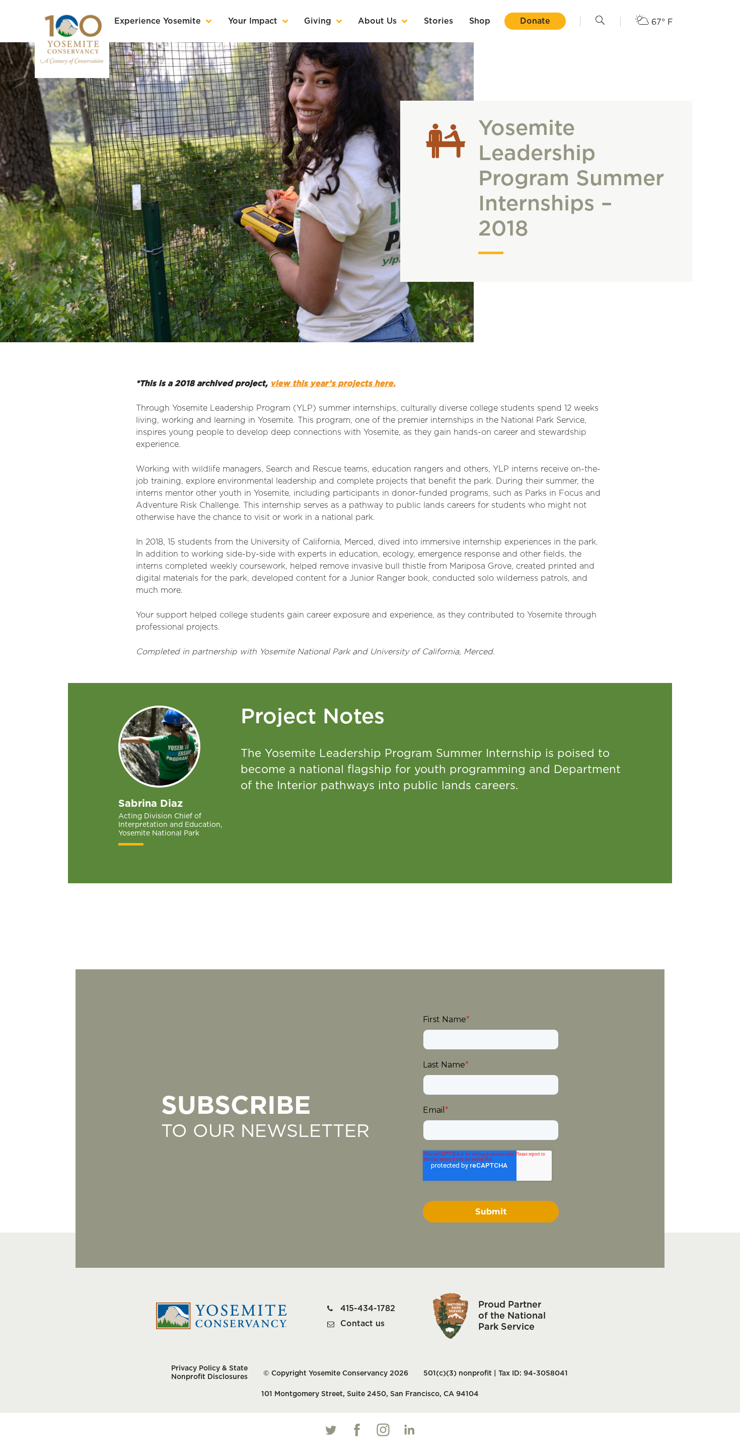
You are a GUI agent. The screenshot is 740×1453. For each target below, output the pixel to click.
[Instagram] (383, 1430)
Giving (317, 21)
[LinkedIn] (409, 1430)
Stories (438, 21)
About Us (377, 21)
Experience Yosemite (157, 21)
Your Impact (252, 21)
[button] (600, 21)
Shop (479, 21)
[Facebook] (357, 1430)
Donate (535, 21)
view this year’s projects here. (333, 383)
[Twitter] (331, 1430)
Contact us (362, 1324)
